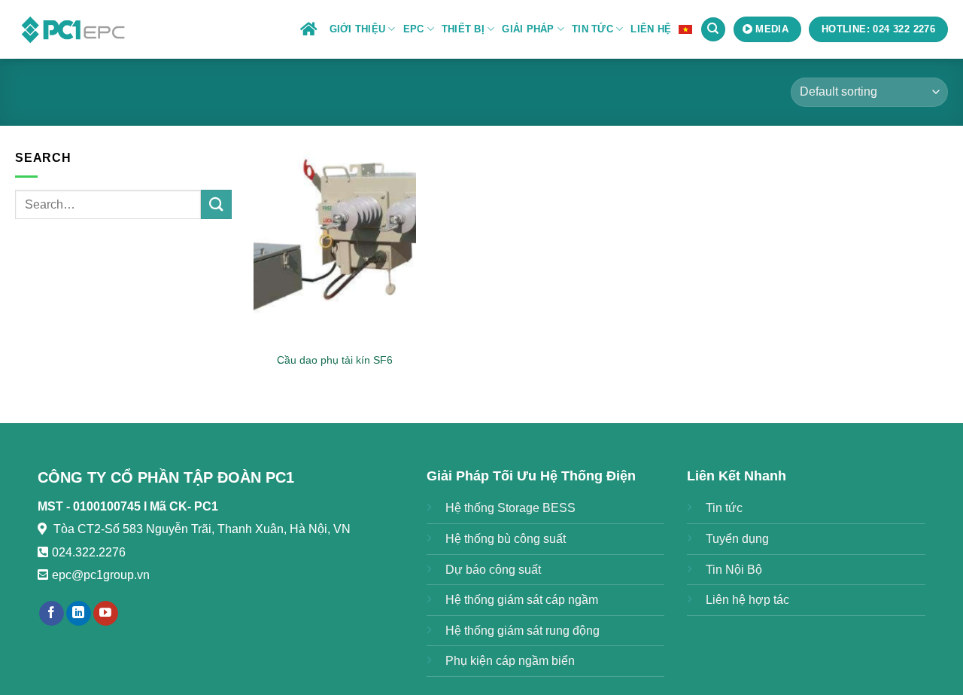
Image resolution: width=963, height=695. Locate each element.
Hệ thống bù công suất (505, 538)
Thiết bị (463, 29)
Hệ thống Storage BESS (510, 507)
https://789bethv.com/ (209, 574)
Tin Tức (592, 29)
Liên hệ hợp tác (747, 599)
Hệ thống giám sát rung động (522, 630)
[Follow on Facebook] (51, 613)
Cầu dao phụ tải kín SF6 (335, 360)
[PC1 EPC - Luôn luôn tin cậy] (75, 29)
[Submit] (216, 204)
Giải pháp (528, 29)
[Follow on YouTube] (105, 613)
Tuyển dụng (737, 538)
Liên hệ (650, 29)
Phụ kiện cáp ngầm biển (510, 660)
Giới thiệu (358, 29)
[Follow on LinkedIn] (78, 613)
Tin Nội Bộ (734, 569)
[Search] (713, 29)
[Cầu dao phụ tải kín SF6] (335, 245)
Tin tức (724, 507)
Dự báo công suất (493, 569)
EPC (413, 29)
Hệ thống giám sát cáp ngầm (521, 599)
